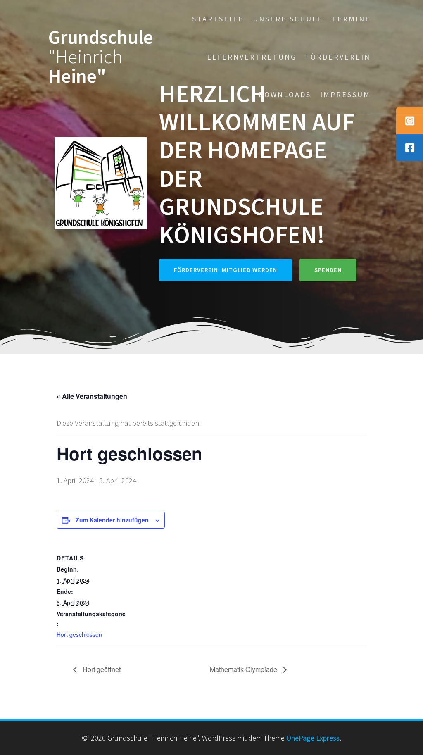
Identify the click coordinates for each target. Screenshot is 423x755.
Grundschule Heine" (100, 57)
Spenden (328, 270)
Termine (351, 19)
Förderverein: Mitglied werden (225, 270)
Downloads (285, 94)
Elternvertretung (252, 57)
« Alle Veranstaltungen (92, 396)
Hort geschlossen (79, 634)
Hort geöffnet (101, 669)
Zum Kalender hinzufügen (112, 520)
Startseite (218, 19)
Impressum (345, 94)
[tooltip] (409, 120)
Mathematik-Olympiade (244, 669)
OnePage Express (313, 738)
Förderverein (338, 57)
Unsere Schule (288, 19)
